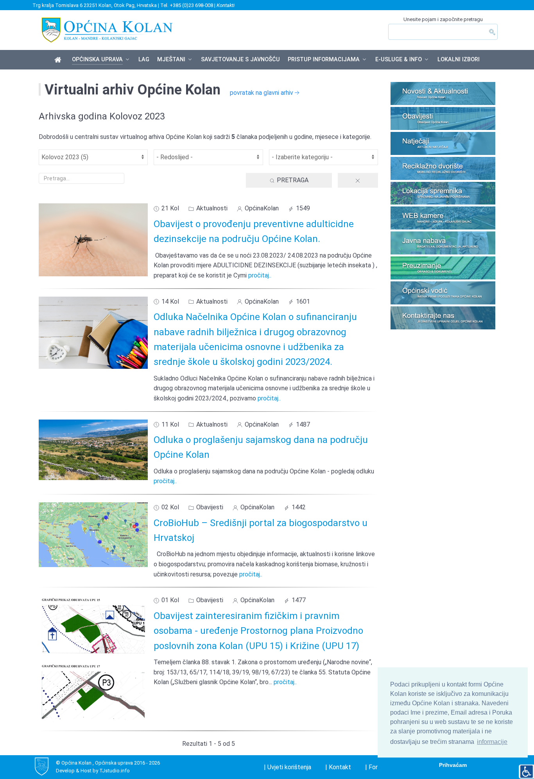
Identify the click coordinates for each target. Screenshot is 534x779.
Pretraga (291, 180)
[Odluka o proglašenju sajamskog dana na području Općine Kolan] (93, 449)
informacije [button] (492, 741)
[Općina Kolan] (59, 60)
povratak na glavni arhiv (261, 92)
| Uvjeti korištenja (287, 767)
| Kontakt (338, 767)
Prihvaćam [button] (453, 765)
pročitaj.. (259, 275)
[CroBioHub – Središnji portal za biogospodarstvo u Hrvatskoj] (93, 534)
